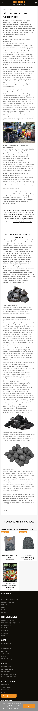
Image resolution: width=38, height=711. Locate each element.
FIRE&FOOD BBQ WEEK (8, 674)
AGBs (3, 692)
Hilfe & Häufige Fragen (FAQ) (10, 623)
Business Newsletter (7, 602)
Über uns (4, 604)
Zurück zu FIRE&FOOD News (20, 521)
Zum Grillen (5, 653)
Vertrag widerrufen (9, 696)
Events (3, 610)
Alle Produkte (5, 646)
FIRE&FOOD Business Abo (9, 599)
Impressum (5, 684)
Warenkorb (4, 630)
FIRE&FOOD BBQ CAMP (8, 677)
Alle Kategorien (6, 648)
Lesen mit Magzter (7, 669)
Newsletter (4, 633)
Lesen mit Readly (6, 666)
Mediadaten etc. (6, 597)
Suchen (3, 656)
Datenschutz (5, 690)
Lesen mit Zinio (6, 672)
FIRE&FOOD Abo (6, 643)
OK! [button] (29, 706)
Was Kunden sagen (7, 659)
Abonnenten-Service (7, 620)
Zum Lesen (4, 651)
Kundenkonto (5, 628)
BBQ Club (4, 612)
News (3, 607)
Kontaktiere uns (6, 625)
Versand (3, 635)
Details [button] (16, 708)
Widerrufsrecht (6, 687)
